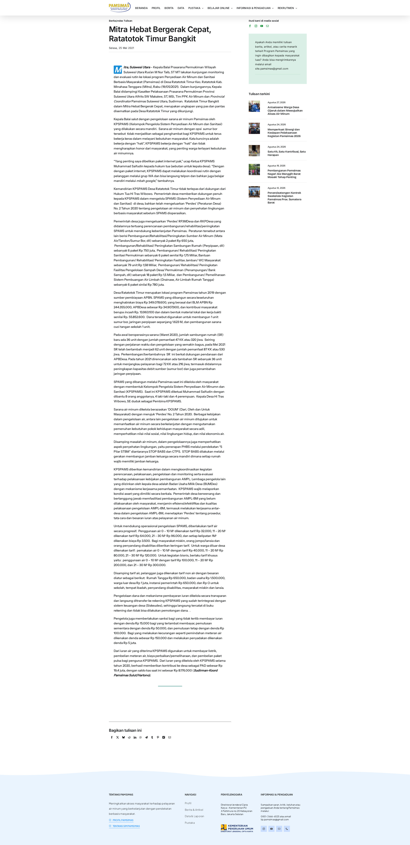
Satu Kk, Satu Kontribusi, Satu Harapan (287, 153)
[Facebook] (112, 740)
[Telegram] (146, 740)
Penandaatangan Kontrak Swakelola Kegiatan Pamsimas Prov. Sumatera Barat (284, 197)
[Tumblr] (152, 740)
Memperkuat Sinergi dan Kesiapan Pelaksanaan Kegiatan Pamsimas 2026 (284, 133)
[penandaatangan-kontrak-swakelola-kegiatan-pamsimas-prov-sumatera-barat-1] (254, 187)
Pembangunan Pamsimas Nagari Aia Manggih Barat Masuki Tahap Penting (284, 174)
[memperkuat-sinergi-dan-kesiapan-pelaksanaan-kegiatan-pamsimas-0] (254, 124)
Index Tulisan (124, 20)
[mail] (267, 26)
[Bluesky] (123, 740)
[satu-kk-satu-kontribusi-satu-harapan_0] (254, 146)
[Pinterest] (158, 740)
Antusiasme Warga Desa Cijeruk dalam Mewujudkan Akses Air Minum (285, 111)
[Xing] (164, 740)
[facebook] (250, 26)
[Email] (169, 740)
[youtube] (261, 26)
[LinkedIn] (135, 740)
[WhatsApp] (140, 740)
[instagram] (256, 26)
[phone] (287, 829)
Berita (112, 20)
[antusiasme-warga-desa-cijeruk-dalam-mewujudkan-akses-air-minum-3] (254, 102)
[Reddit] (129, 740)
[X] (117, 740)
